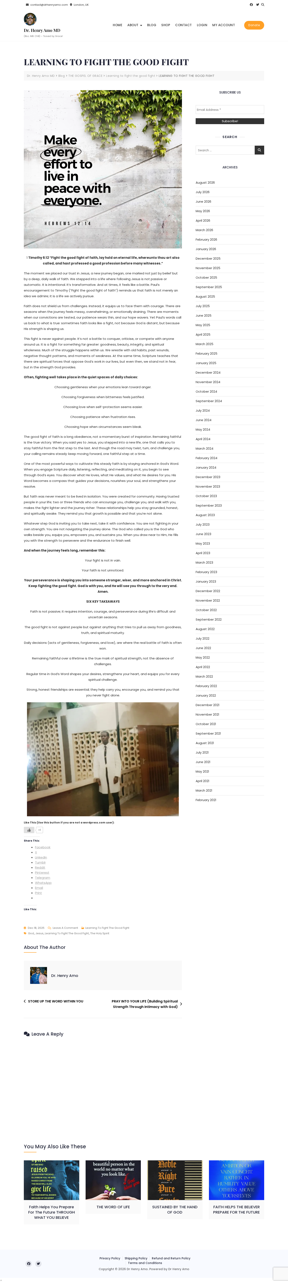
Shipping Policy (136, 1258)
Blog (151, 25)
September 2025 (209, 287)
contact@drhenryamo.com (49, 5)
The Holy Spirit (99, 933)
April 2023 (203, 553)
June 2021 (203, 762)
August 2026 (205, 182)
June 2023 (203, 534)
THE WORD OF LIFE (113, 1207)
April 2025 (203, 334)
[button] (1, 1280)
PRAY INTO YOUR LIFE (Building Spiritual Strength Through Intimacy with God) (145, 1004)
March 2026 (204, 230)
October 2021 (206, 724)
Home (117, 25)
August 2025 (205, 296)
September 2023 (209, 505)
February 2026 (206, 239)
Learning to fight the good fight (107, 928)
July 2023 (203, 524)
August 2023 (205, 515)
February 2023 (206, 572)
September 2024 (209, 401)
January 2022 (206, 695)
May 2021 (202, 771)
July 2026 (203, 192)
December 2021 (207, 705)
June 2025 (203, 315)
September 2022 (209, 619)
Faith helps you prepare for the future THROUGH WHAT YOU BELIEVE (51, 1212)
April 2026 (203, 220)
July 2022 (202, 638)
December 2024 (208, 372)
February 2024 (206, 458)
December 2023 (208, 477)
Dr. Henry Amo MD (42, 30)
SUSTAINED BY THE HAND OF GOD (175, 1209)
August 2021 (205, 743)
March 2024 (204, 448)
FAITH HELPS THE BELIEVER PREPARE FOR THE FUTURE (236, 1209)
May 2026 (203, 211)
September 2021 (208, 733)
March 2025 (204, 344)
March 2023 (204, 562)
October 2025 (206, 277)
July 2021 (202, 752)
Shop (165, 25)
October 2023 (206, 496)
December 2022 (208, 591)
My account (223, 25)
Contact (183, 25)
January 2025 (206, 363)
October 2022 (206, 610)
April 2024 (203, 439)
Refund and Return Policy (171, 1258)
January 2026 (206, 249)
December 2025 (208, 258)
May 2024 (203, 429)
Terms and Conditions (145, 1263)
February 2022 (206, 686)
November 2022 (208, 600)
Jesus (39, 933)
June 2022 (203, 648)
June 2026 (203, 201)
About (133, 25)
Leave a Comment (65, 928)
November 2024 (208, 382)
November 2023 (208, 486)
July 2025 (203, 306)
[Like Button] (29, 830)
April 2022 (203, 667)
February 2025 (206, 353)
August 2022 (205, 629)
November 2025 (208, 268)
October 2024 (206, 391)
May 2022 (203, 657)
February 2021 (206, 800)
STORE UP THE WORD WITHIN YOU (55, 1001)
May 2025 (203, 325)
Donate (254, 25)
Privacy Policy (110, 1258)
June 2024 (203, 420)
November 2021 (207, 714)
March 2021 (204, 790)
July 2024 (203, 410)
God (31, 933)
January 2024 (206, 467)
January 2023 (206, 581)
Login (202, 25)
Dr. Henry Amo (64, 975)
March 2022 (204, 676)
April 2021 (202, 781)
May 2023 (203, 543)
